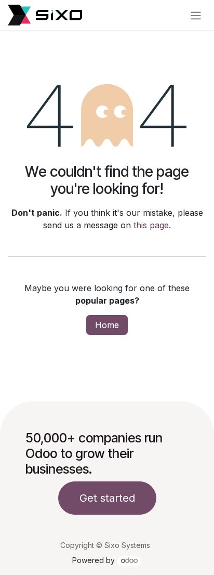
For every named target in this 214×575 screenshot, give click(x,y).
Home (107, 325)
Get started (107, 498)
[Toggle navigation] (195, 15)
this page (151, 225)
